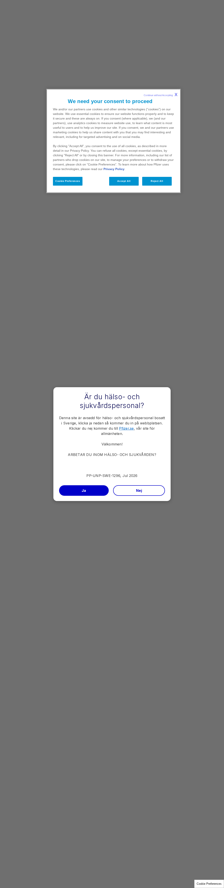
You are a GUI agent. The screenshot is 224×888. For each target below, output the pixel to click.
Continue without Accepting (160, 94)
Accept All (123, 181)
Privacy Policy (113, 169)
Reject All (157, 181)
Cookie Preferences (209, 883)
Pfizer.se (126, 428)
